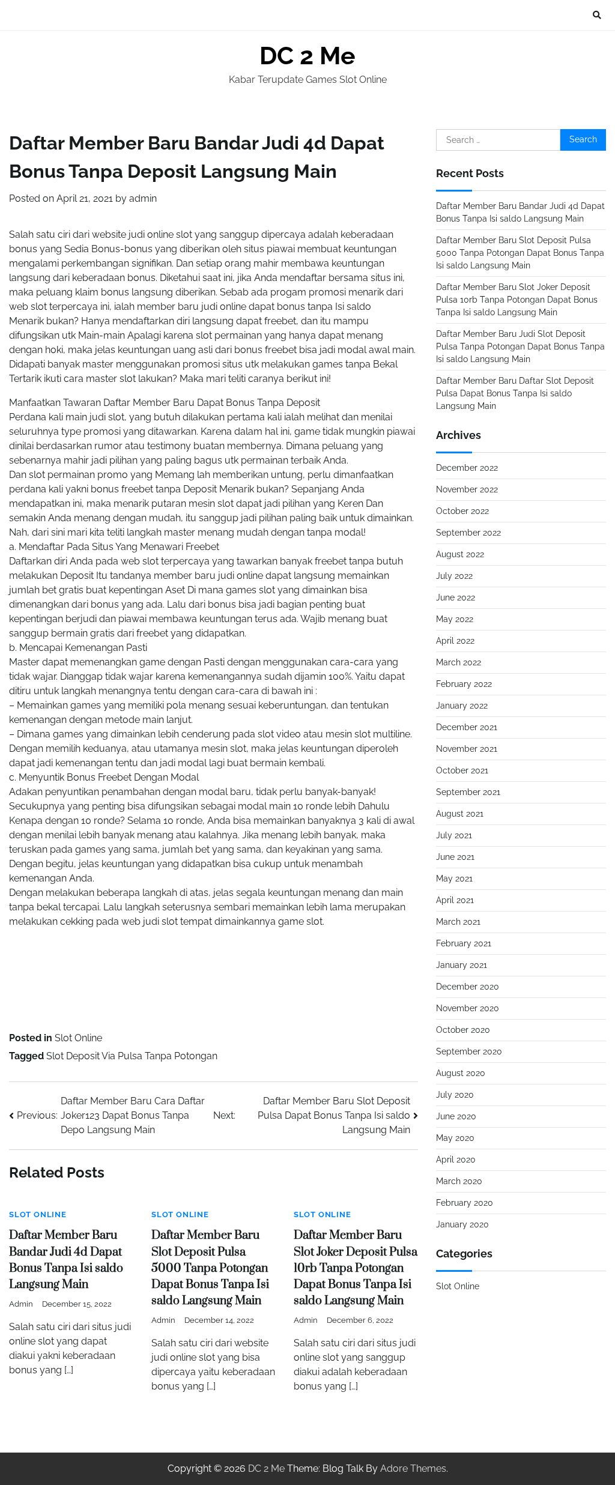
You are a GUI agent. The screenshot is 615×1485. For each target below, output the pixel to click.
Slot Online (78, 1038)
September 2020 (469, 1051)
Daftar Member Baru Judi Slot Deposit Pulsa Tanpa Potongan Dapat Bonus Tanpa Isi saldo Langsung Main (520, 346)
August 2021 (459, 813)
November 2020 (467, 1008)
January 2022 (462, 705)
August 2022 (460, 554)
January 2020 (462, 1224)
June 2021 (455, 857)
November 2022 (467, 489)
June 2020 (456, 1116)
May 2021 (454, 878)
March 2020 (459, 1181)
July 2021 (454, 835)
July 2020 (455, 1094)
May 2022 (454, 619)
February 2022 (464, 684)
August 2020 (460, 1073)
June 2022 (455, 597)
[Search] (597, 15)
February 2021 (463, 943)
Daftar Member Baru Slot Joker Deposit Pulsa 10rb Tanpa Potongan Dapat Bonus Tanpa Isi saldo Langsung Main (355, 1268)
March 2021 (458, 922)
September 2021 (468, 792)
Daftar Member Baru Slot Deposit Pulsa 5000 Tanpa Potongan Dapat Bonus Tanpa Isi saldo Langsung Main (210, 1268)
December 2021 (466, 727)
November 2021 (466, 749)
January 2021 (461, 965)
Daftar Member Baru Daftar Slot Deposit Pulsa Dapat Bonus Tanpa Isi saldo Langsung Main (515, 393)
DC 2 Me (307, 55)
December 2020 (467, 986)
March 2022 (458, 662)
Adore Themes (413, 1468)
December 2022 (467, 468)
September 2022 (468, 532)
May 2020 (455, 1138)
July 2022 (454, 576)
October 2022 (462, 511)
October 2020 (463, 1030)
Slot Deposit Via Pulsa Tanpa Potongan (131, 1056)
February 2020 (464, 1203)
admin (143, 198)
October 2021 (462, 770)
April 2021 (455, 900)
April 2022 (455, 641)
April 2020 (456, 1159)
